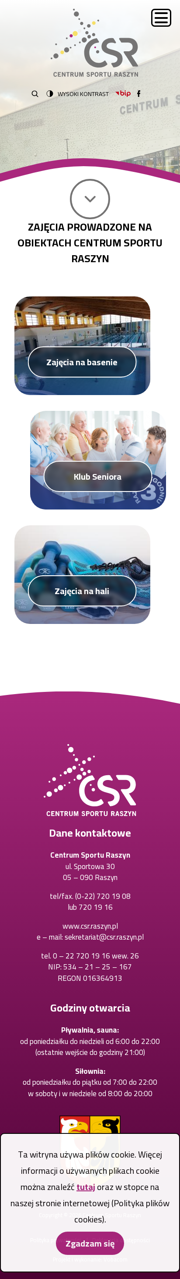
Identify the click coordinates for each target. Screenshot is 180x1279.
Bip (123, 93)
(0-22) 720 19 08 (103, 896)
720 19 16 (96, 907)
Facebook (139, 93)
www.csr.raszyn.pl (90, 926)
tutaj (85, 1187)
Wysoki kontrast (83, 94)
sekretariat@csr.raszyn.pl (104, 937)
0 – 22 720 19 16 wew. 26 (96, 956)
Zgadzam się (90, 1243)
